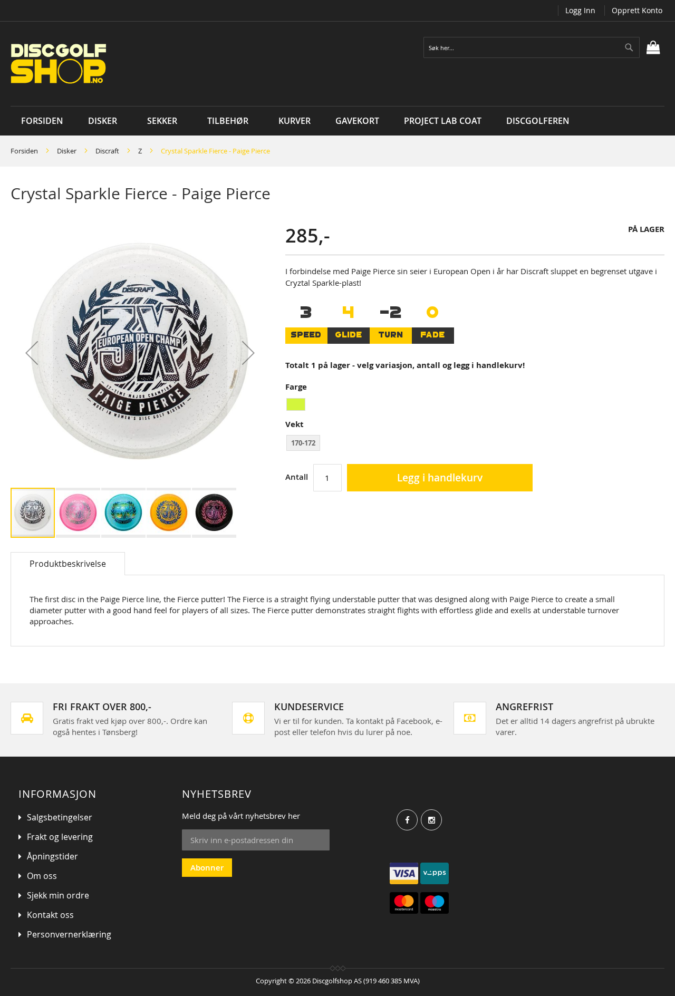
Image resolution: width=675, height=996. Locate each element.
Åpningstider (52, 856)
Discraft (107, 151)
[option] (295, 404)
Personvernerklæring (69, 934)
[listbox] (474, 405)
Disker (66, 151)
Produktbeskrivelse (68, 563)
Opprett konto (637, 10)
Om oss (42, 876)
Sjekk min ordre (58, 895)
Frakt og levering (60, 837)
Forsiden (24, 151)
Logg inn (580, 10)
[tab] (68, 563)
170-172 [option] (303, 443)
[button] (32, 353)
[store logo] (138, 63)
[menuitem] (105, 121)
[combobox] (531, 47)
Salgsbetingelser (59, 817)
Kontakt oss (50, 915)
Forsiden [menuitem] (42, 121)
